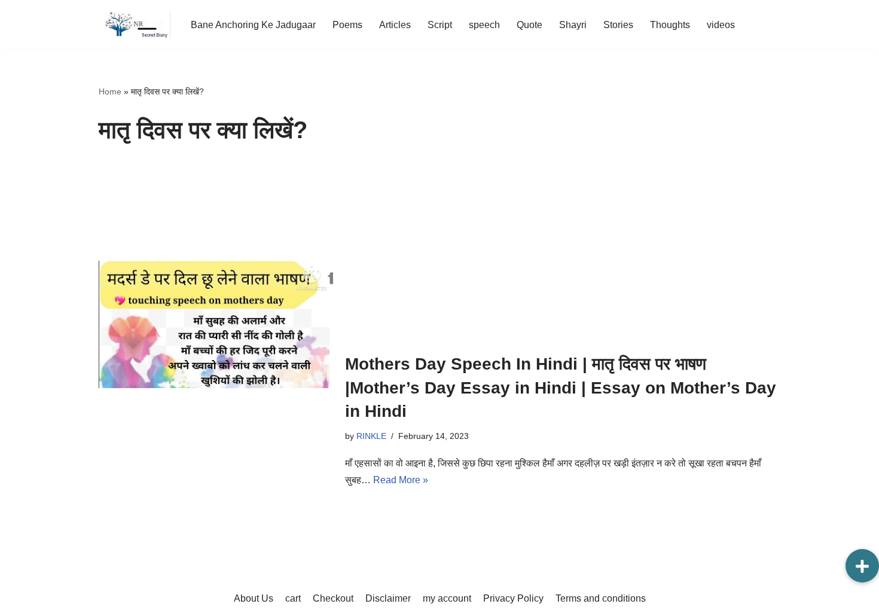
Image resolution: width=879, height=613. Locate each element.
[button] (862, 565)
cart (293, 598)
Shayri (573, 25)
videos (721, 25)
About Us (253, 598)
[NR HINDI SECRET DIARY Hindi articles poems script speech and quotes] (134, 24)
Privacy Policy (513, 598)
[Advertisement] (562, 250)
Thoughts (670, 25)
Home (110, 91)
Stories (618, 25)
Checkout (333, 598)
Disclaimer (388, 598)
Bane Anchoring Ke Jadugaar (253, 25)
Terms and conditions (601, 598)
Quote (529, 25)
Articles (395, 25)
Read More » (400, 480)
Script (440, 25)
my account (447, 598)
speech (484, 25)
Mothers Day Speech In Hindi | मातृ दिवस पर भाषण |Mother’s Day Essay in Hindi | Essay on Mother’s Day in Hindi (560, 387)
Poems (347, 25)
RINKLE (371, 436)
